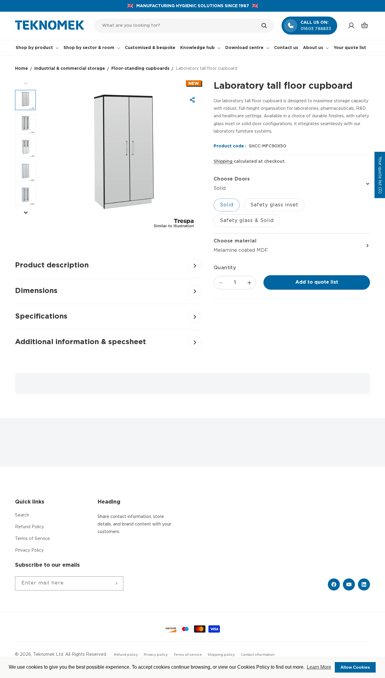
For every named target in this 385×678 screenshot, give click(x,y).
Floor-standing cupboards (140, 68)
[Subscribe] (116, 583)
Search (22, 515)
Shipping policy (221, 654)
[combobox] (184, 25)
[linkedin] (364, 584)
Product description (52, 265)
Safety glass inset (274, 205)
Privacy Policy (29, 550)
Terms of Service (32, 539)
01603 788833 (315, 29)
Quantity (225, 268)
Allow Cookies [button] (355, 667)
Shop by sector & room (88, 48)
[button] (364, 25)
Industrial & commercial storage (69, 68)
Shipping (224, 161)
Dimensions (36, 291)
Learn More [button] (319, 667)
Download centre (244, 48)
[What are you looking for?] (267, 25)
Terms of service (188, 654)
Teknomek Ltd (48, 654)
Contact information (258, 654)
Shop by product (34, 48)
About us (313, 48)
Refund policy (126, 654)
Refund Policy (29, 527)
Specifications (41, 316)
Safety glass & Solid (247, 220)
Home (21, 68)
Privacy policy (156, 654)
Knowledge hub (197, 48)
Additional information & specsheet (80, 342)
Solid (226, 205)
